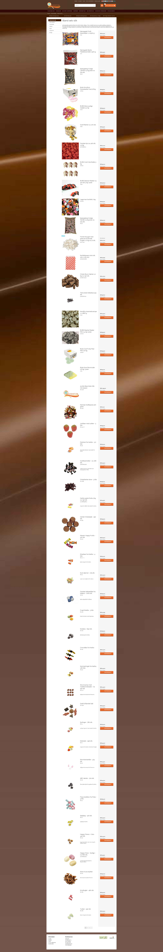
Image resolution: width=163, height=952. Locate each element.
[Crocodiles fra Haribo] (70, 655)
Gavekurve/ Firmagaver (100, 10)
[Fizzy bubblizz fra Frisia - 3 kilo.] (70, 804)
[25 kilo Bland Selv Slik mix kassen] (70, 393)
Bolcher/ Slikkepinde (67, 10)
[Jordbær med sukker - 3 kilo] (70, 431)
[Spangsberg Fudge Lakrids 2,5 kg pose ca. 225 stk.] (70, 76)
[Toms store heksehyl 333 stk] (70, 300)
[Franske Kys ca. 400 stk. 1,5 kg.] (70, 151)
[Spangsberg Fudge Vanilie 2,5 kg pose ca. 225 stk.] (70, 225)
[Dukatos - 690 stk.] (70, 636)
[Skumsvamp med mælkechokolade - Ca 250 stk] (70, 692)
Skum (50, 28)
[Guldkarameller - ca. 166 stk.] (70, 468)
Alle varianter (52, 22)
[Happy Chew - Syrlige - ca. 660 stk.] (70, 860)
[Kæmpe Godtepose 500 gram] (70, 412)
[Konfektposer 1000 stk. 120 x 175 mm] (70, 263)
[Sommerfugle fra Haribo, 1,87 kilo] (70, 673)
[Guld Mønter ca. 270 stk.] (70, 132)
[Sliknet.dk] (53, 5)
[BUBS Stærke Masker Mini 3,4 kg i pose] (70, 337)
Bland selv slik (51, 10)
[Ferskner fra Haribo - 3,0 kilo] (70, 449)
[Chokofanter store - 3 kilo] (70, 487)
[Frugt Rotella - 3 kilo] (70, 617)
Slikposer (75, 10)
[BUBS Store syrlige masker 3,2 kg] (70, 113)
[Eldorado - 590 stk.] (70, 748)
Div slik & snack (111, 10)
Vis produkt (107, 37)
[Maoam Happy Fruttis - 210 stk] (70, 543)
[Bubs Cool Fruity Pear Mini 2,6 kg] (70, 356)
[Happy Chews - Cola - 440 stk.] (70, 841)
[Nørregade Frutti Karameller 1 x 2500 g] (70, 38)
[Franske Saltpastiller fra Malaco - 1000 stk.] (70, 599)
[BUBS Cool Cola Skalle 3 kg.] (70, 169)
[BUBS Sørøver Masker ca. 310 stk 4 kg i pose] (70, 188)
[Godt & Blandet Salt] (70, 711)
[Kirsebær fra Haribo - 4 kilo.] (70, 561)
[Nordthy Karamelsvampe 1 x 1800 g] (70, 319)
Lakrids (50, 26)
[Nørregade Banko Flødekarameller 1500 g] (70, 57)
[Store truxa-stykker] (70, 879)
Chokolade (58, 10)
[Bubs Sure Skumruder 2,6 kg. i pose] (70, 375)
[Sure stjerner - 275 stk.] (70, 580)
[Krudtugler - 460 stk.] (70, 897)
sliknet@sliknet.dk (68, 943)
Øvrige (50, 32)
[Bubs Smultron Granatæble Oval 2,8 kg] (70, 95)
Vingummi (51, 30)
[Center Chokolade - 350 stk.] (70, 524)
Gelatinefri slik (90, 10)
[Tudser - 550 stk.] (70, 916)
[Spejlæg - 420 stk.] (70, 823)
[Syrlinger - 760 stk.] (70, 729)
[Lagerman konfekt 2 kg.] (70, 207)
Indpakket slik (82, 10)
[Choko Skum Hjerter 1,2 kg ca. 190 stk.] (70, 281)
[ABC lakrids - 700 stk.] (70, 785)
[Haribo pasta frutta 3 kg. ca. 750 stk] (70, 505)
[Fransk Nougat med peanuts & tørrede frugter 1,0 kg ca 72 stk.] (70, 244)
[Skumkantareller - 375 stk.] (70, 767)
